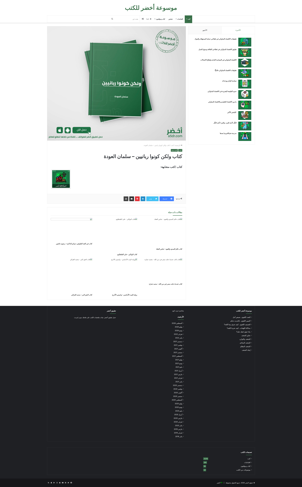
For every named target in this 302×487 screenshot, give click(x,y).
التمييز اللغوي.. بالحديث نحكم (240, 321)
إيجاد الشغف (246, 350)
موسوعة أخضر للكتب (244, 311)
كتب (189, 19)
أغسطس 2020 (177, 400)
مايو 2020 (178, 411)
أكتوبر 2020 (178, 393)
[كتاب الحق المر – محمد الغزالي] (71, 275)
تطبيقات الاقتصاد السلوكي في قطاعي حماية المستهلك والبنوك (216, 39)
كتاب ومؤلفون (160, 19)
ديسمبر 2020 (177, 385)
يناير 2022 (178, 338)
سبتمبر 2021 (178, 352)
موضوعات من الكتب (243, 470)
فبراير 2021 (178, 378)
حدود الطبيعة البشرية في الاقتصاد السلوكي (222, 91)
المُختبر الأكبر (232, 112)
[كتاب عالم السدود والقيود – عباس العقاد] (161, 232)
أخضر (218, 483)
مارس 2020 (178, 418)
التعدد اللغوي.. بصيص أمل (241, 317)
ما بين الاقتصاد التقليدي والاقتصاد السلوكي (222, 102)
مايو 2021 (179, 367)
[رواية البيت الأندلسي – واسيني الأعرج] (116, 275)
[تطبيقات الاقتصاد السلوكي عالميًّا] (244, 73)
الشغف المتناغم (245, 343)
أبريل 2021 (178, 371)
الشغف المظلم (245, 346)
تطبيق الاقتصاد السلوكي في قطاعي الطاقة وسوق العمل (218, 49)
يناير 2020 (178, 425)
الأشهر (204, 30)
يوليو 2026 (178, 327)
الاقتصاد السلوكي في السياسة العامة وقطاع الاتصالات (218, 60)
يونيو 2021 (178, 363)
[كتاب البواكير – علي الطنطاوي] (116, 235)
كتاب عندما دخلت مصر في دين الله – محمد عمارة (165, 284)
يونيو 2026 (178, 330)
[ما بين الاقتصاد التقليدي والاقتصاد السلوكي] (244, 105)
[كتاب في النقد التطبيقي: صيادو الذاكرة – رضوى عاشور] (71, 229)
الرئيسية (178, 145)
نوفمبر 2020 (177, 389)
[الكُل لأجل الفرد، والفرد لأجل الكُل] (244, 126)
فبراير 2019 (178, 433)
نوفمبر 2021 (178, 345)
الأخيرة (238, 30)
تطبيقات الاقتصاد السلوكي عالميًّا (226, 70)
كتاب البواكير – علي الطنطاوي (127, 254)
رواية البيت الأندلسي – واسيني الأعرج (124, 295)
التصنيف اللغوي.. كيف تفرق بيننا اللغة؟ (237, 324)
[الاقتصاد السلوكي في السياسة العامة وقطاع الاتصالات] (244, 63)
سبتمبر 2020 (177, 396)
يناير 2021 (178, 382)
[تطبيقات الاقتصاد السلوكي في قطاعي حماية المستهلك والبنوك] (244, 42)
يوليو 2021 (178, 360)
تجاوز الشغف (245, 335)
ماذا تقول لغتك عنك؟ (243, 332)
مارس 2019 (178, 429)
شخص (170, 19)
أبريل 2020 (178, 414)
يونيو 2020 (178, 407)
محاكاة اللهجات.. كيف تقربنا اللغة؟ (238, 328)
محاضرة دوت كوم (178, 311)
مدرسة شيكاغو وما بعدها (228, 133)
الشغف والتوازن (244, 339)
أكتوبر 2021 (178, 349)
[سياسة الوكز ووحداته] (244, 84)
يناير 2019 (178, 436)
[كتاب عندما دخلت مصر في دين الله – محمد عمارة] (161, 270)
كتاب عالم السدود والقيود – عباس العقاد (169, 249)
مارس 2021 (178, 374)
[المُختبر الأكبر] (244, 115)
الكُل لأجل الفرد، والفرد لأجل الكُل (225, 123)
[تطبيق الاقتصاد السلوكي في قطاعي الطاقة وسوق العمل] (244, 52)
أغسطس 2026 (177, 323)
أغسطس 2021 (177, 356)
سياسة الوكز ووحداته (229, 81)
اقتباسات (180, 19)
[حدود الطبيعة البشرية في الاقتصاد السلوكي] (244, 94)
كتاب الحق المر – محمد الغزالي (81, 295)
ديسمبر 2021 (177, 341)
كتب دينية (174, 150)
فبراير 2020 (178, 422)
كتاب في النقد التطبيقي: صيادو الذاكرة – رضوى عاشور (74, 244)
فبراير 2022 (178, 334)
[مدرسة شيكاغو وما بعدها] (244, 136)
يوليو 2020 (178, 404)
